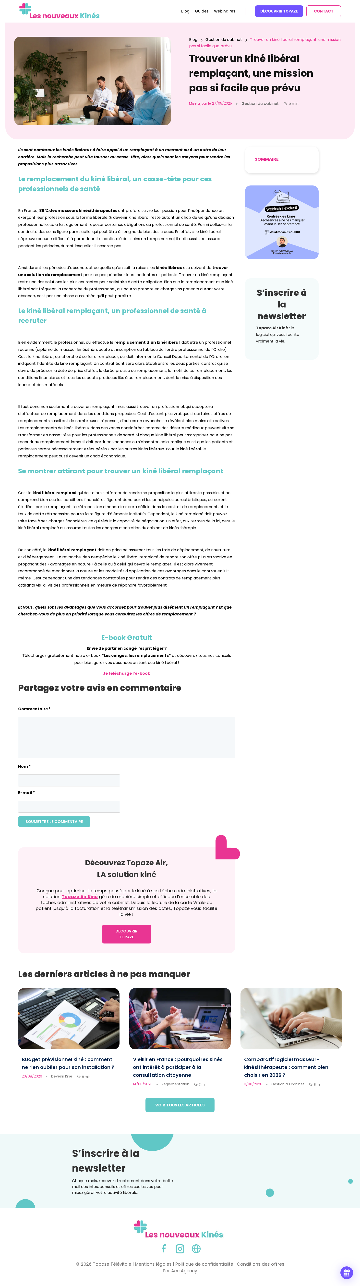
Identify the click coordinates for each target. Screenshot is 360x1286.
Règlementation (175, 1084)
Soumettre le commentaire (54, 821)
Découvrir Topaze (279, 11)
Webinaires (224, 12)
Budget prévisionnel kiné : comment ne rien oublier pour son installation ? (68, 1063)
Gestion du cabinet (287, 1084)
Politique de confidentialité (204, 1264)
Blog (185, 12)
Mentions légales (153, 1264)
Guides (202, 12)
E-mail (26, 793)
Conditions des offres (260, 1264)
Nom (24, 766)
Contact (323, 11)
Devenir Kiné (61, 1076)
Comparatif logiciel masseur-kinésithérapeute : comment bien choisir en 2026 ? (286, 1067)
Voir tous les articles (180, 1105)
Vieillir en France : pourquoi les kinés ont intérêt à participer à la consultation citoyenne (178, 1067)
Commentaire (34, 709)
